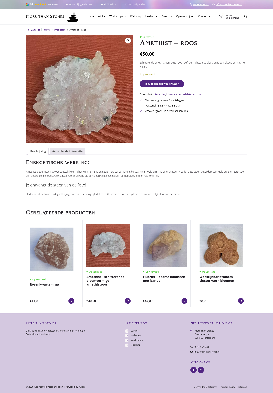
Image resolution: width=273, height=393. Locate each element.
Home (90, 16)
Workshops (116, 16)
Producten (59, 29)
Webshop (136, 16)
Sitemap (242, 386)
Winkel (102, 16)
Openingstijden (185, 16)
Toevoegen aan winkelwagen (162, 83)
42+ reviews (53, 4)
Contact (202, 16)
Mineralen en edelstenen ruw (183, 94)
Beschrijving (38, 151)
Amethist (160, 94)
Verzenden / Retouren (205, 386)
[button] (128, 40)
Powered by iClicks (75, 386)
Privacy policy (228, 386)
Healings (135, 344)
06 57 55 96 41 (201, 346)
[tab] (38, 151)
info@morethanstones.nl (207, 351)
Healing (149, 16)
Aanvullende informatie (67, 151)
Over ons (167, 16)
